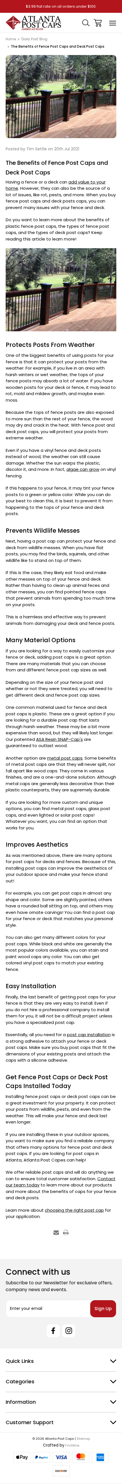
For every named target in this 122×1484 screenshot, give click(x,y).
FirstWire (71, 1445)
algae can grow (82, 469)
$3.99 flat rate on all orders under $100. (61, 6)
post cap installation (89, 1035)
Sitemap (83, 1438)
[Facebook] (53, 1330)
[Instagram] (68, 1330)
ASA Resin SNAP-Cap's (59, 739)
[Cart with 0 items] (98, 23)
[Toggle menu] (113, 23)
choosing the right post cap (74, 1210)
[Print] (66, 1232)
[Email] (56, 1232)
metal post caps (65, 758)
